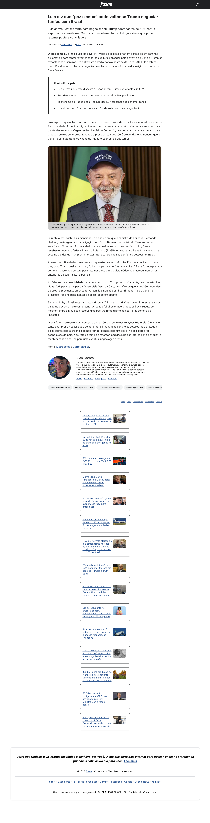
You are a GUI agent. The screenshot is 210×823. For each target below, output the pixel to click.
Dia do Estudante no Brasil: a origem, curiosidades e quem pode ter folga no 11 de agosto (97, 612)
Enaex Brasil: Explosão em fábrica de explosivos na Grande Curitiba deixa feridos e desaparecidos (97, 590)
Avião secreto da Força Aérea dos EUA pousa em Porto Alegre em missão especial (96, 523)
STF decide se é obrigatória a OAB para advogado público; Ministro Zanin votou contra (95, 699)
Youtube (156, 781)
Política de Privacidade (85, 781)
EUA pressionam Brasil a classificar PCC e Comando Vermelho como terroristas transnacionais (97, 721)
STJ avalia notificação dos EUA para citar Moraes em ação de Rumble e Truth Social (97, 569)
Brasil (78, 44)
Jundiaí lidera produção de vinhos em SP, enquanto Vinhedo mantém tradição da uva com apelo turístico (97, 676)
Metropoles (63, 346)
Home (123, 402)
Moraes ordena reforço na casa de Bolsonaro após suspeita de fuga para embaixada (97, 502)
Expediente (64, 781)
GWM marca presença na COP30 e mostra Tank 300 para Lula (97, 461)
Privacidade (149, 402)
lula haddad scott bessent (158, 387)
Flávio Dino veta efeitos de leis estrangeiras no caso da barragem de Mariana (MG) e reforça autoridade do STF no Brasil (97, 546)
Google (128, 781)
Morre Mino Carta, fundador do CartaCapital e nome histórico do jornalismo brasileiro (97, 481)
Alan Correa (66, 44)
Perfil (79, 378)
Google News (142, 781)
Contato (88, 378)
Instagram (100, 378)
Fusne (89, 771)
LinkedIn (112, 378)
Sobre (129, 402)
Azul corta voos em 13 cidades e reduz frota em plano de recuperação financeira (96, 633)
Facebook (116, 781)
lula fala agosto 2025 (134, 387)
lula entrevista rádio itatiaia (110, 387)
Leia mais (130, 761)
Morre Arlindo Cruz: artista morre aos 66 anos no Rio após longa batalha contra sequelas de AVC (97, 655)
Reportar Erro (138, 402)
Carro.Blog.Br (81, 346)
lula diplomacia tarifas (84, 387)
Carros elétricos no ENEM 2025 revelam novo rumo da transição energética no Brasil (97, 441)
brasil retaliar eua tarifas (60, 387)
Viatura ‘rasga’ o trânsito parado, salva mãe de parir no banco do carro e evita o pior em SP (97, 420)
